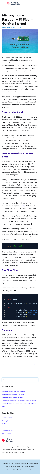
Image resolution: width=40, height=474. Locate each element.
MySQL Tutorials (7, 430)
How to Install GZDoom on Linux (12, 397)
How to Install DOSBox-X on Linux (13, 394)
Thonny (22, 206)
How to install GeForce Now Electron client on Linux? (19, 401)
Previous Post (6, 365)
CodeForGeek (6, 424)
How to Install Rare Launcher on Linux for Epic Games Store (19, 405)
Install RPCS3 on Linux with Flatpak (13, 391)
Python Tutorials (7, 418)
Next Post (35, 365)
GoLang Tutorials (7, 421)
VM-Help (5, 427)
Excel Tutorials (6, 433)
